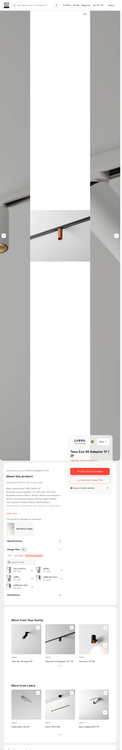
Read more (11, 513)
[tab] (9, 556)
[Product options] (38, 628)
